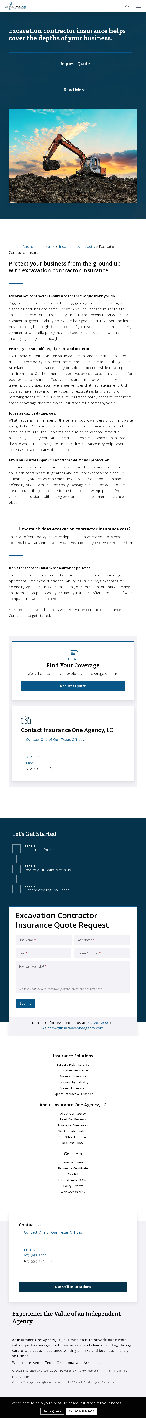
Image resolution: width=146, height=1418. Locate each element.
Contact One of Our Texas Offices (55, 739)
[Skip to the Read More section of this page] (70, 89)
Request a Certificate (73, 1168)
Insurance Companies (73, 1125)
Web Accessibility (73, 1192)
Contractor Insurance (73, 1070)
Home (14, 246)
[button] (132, 5)
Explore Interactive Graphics (73, 1094)
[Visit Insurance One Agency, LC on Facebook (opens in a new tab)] (22, 1272)
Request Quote (73, 1143)
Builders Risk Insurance (73, 1064)
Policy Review (73, 1186)
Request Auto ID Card (72, 1180)
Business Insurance (38, 246)
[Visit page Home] (15, 6)
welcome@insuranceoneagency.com (72, 1028)
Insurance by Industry (77, 246)
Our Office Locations (72, 1137)
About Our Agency (73, 1113)
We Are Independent (73, 1131)
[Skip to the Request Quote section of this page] (70, 63)
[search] (118, 6)
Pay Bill (73, 1174)
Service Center (73, 1162)
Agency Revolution (88, 1370)
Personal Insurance (73, 1088)
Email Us (33, 763)
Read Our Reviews (73, 1119)
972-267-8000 (37, 757)
